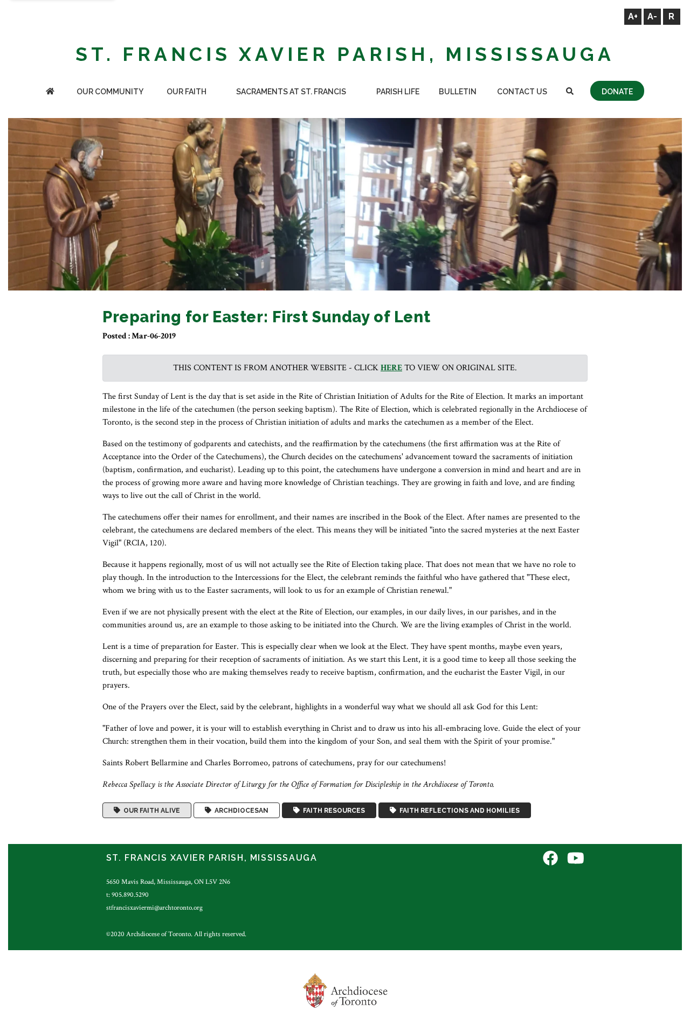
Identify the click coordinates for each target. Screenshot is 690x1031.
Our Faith (186, 91)
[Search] (570, 92)
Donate (617, 91)
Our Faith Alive (150, 810)
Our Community (110, 91)
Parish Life (397, 91)
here (391, 367)
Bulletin (458, 91)
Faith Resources (332, 810)
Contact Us (522, 91)
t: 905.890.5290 (127, 894)
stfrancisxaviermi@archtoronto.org (154, 907)
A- (652, 16)
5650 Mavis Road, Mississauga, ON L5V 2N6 (168, 881)
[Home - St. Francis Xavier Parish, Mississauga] (50, 92)
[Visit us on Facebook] (550, 859)
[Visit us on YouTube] (575, 859)
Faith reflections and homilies (458, 810)
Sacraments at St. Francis (291, 91)
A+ (633, 16)
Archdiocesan (239, 810)
